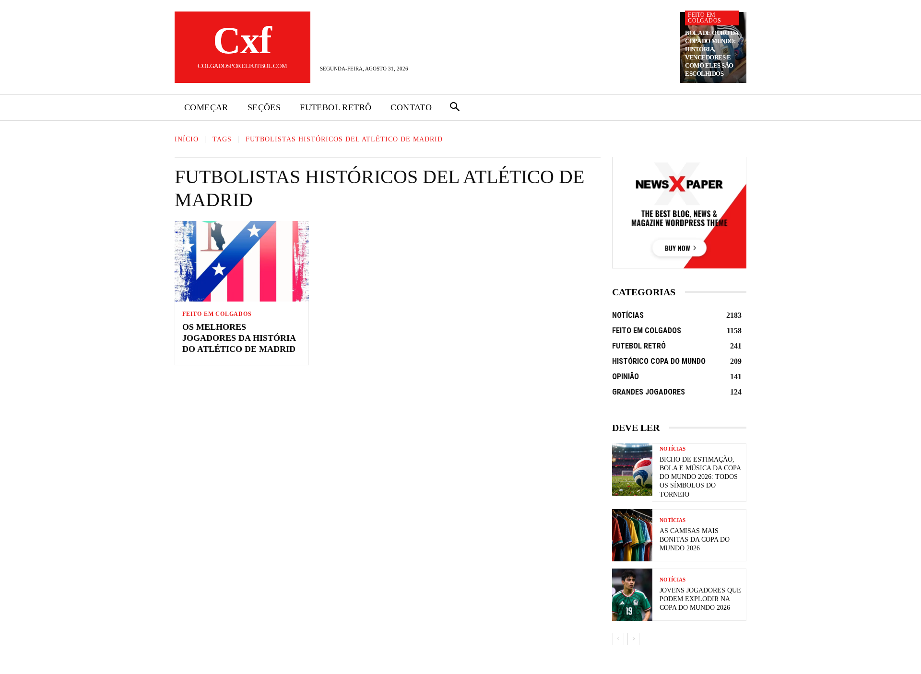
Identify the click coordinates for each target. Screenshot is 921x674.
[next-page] (633, 639)
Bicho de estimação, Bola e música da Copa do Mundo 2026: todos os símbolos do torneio (700, 477)
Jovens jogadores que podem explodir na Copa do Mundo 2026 (700, 599)
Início (187, 139)
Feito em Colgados (704, 18)
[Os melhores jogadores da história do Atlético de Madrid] (242, 261)
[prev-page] (618, 639)
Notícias (672, 449)
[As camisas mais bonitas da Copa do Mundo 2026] (632, 535)
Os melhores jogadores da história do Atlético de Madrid (239, 338)
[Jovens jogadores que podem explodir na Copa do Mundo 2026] (632, 595)
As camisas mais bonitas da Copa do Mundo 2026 (695, 539)
